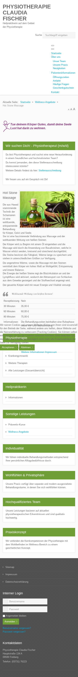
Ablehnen (26, 347)
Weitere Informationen (32, 352)
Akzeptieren (8, 347)
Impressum (51, 352)
